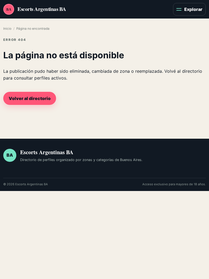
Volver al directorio (30, 98)
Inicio (7, 29)
